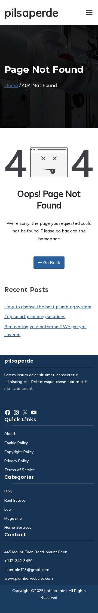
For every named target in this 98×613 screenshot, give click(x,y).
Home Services (17, 527)
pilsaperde (31, 12)
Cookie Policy (16, 442)
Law (8, 509)
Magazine (13, 518)
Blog (8, 491)
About (10, 433)
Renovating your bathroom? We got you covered (45, 330)
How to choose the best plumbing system (47, 306)
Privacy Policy (16, 460)
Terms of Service (19, 469)
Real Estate (14, 500)
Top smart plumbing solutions (34, 316)
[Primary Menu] (89, 12)
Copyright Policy (19, 451)
